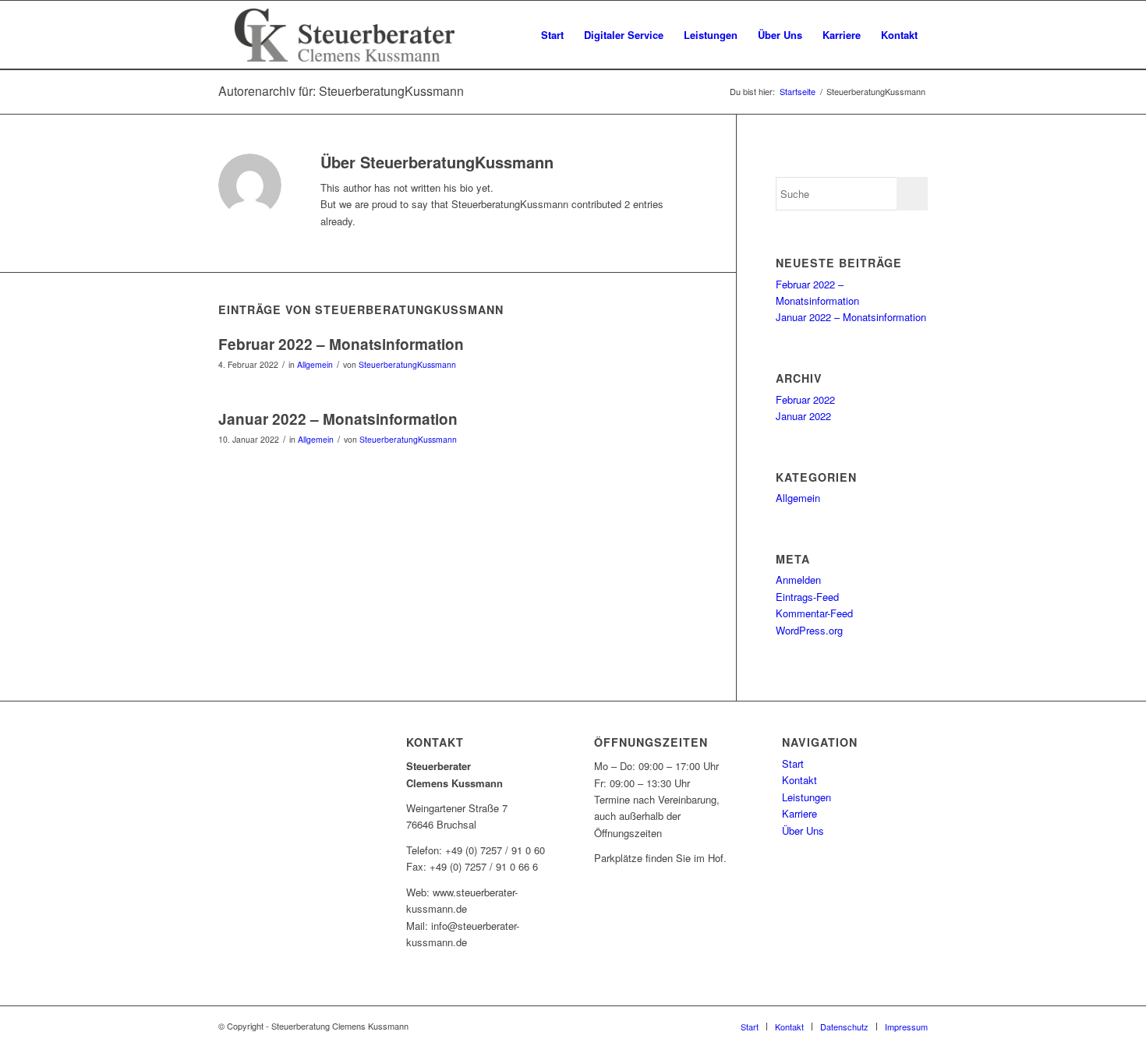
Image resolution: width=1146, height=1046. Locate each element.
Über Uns (803, 830)
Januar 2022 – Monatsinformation (338, 418)
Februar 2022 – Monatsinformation (341, 344)
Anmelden (798, 579)
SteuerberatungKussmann (407, 364)
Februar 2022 (805, 399)
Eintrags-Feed (807, 596)
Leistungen (806, 797)
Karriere (799, 813)
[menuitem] (552, 35)
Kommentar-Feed (814, 613)
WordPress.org (809, 630)
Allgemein (315, 364)
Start (793, 763)
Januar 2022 (803, 415)
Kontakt (799, 779)
